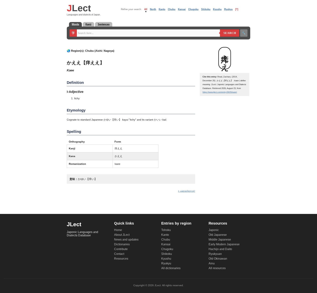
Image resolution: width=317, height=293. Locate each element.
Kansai (182, 9)
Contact (119, 253)
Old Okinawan (218, 258)
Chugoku (193, 9)
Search (228, 33)
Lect (79, 8)
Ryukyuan (215, 253)
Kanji (88, 24)
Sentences (104, 24)
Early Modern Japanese (224, 244)
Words (75, 24)
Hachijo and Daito (220, 249)
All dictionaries (171, 268)
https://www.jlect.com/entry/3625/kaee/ (220, 92)
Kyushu (217, 9)
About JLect (122, 234)
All (145, 9)
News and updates (126, 239)
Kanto (162, 9)
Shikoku (205, 9)
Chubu (171, 9)
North (153, 9)
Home (118, 230)
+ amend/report (186, 191)
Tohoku (166, 230)
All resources (217, 268)
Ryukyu (228, 9)
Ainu (212, 263)
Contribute (121, 249)
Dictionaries (122, 244)
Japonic (214, 230)
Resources (121, 258)
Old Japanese (218, 234)
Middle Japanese (220, 239)
